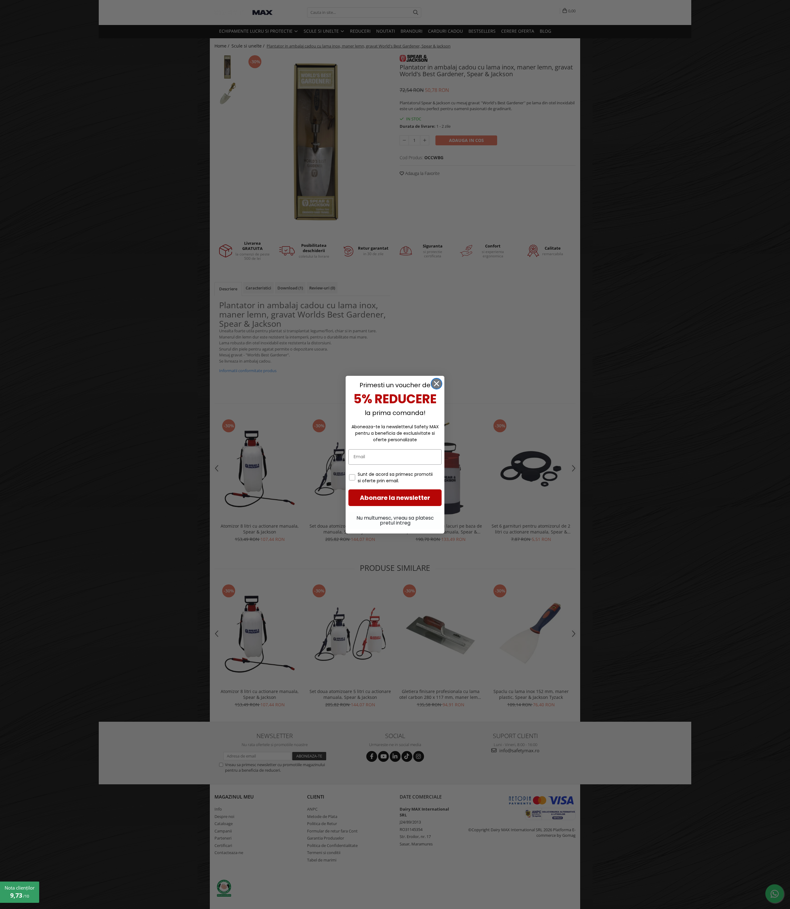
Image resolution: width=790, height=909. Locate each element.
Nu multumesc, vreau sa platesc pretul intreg (395, 520)
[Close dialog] (436, 383)
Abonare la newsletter (395, 497)
